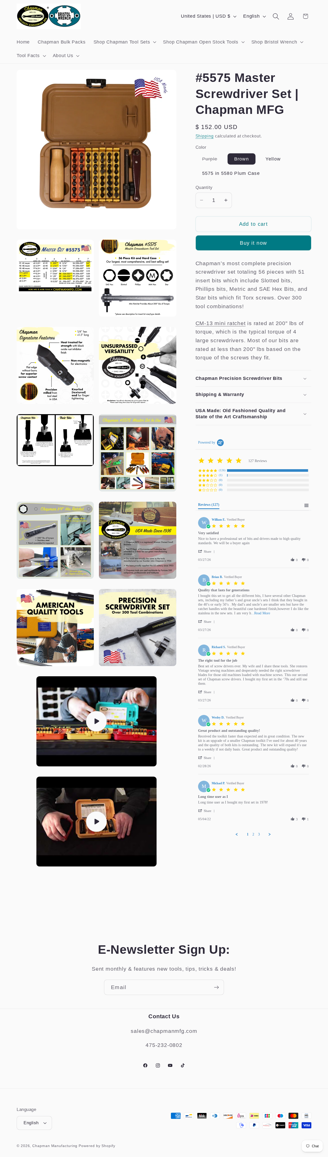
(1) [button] (220, 475)
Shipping (205, 136)
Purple (213, 160)
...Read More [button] (260, 613)
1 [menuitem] (248, 834)
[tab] (208, 505)
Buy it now (253, 243)
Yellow (273, 159)
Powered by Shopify (97, 1146)
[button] (124, 42)
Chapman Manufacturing (54, 1146)
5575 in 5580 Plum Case (231, 173)
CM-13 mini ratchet (221, 323)
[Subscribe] (216, 987)
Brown (241, 159)
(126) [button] (222, 470)
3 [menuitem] (259, 834)
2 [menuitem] (253, 834)
